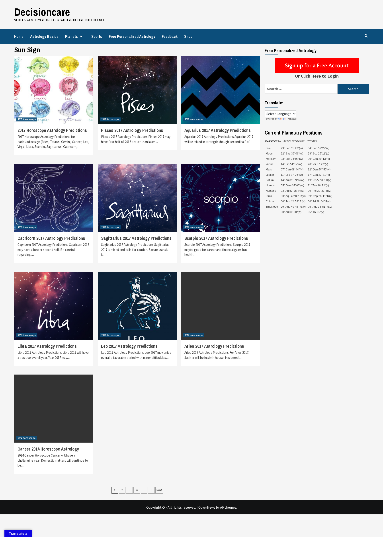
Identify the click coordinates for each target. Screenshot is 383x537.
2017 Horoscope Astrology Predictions (52, 130)
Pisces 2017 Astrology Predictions (132, 130)
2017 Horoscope (27, 119)
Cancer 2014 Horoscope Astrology (48, 449)
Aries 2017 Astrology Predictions (214, 346)
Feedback (170, 36)
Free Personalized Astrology (132, 36)
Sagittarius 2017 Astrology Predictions (136, 238)
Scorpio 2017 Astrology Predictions (216, 238)
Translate (291, 118)
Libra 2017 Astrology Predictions (47, 346)
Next (159, 490)
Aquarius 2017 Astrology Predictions (217, 130)
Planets (71, 36)
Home (18, 36)
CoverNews (206, 507)
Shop (188, 36)
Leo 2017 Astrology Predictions (129, 346)
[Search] (366, 36)
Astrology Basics (44, 36)
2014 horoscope (26, 438)
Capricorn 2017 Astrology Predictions (51, 238)
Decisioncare (42, 12)
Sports (96, 36)
